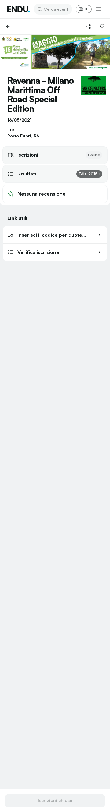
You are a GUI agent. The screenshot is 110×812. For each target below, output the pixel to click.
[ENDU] (18, 9)
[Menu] (98, 9)
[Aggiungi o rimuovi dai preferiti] (102, 26)
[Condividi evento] (88, 26)
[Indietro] (7, 26)
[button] (55, 234)
